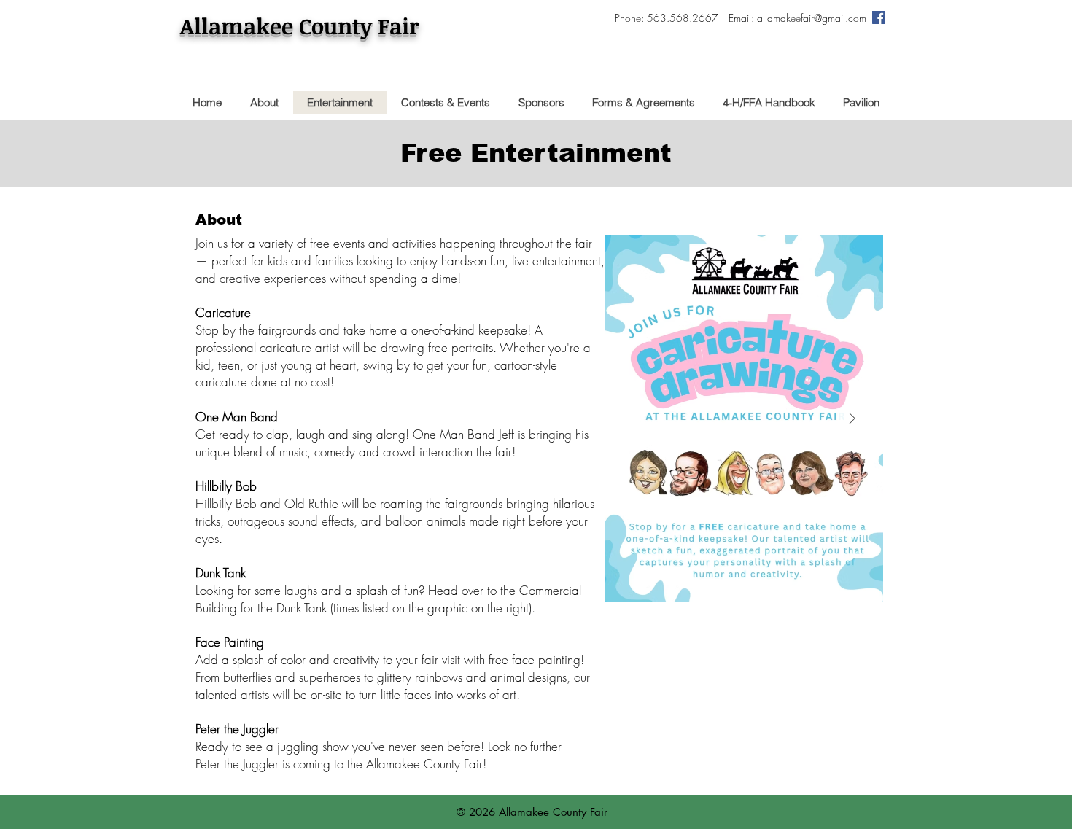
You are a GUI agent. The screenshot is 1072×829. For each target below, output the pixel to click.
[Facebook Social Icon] (878, 17)
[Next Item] (851, 418)
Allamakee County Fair (299, 26)
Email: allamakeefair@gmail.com (797, 18)
